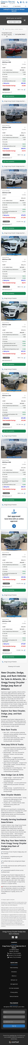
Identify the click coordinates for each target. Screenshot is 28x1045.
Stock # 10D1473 (5, 60)
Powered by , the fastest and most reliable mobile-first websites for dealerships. (14, 1037)
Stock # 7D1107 (5, 257)
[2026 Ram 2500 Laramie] (14, 179)
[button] (18, 2)
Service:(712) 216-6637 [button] (15, 955)
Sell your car (14, 980)
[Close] (25, 20)
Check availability (9, 96)
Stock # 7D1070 (5, 619)
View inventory (14, 967)
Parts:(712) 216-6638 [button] (15, 957)
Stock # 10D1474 (5, 125)
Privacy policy (14, 992)
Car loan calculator (14, 988)
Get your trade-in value (14, 22)
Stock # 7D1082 (5, 460)
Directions (14, 971)
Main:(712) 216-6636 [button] (15, 953)
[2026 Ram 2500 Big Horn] (14, 48)
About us (14, 976)
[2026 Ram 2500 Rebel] (14, 382)
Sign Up (14, 1026)
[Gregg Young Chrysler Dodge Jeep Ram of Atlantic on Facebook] (12, 937)
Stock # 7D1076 (5, 552)
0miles (24, 64)
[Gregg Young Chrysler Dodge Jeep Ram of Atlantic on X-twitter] (15, 937)
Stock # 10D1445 (5, 190)
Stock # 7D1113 (5, 393)
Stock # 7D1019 (5, 322)
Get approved (14, 984)
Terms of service (14, 996)
